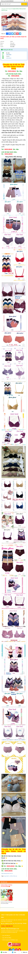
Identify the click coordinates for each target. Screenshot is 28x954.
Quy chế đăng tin (6, 935)
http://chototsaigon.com (12, 928)
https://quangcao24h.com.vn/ (7, 873)
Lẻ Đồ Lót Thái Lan (13, 876)
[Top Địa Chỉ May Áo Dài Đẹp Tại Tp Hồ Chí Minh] (7, 895)
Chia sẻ (3, 33)
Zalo (15, 952)
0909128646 (8, 54)
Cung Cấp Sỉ (6, 876)
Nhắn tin (25, 952)
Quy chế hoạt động (6, 937)
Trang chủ (3, 8)
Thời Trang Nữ (9, 8)
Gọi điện (5, 952)
